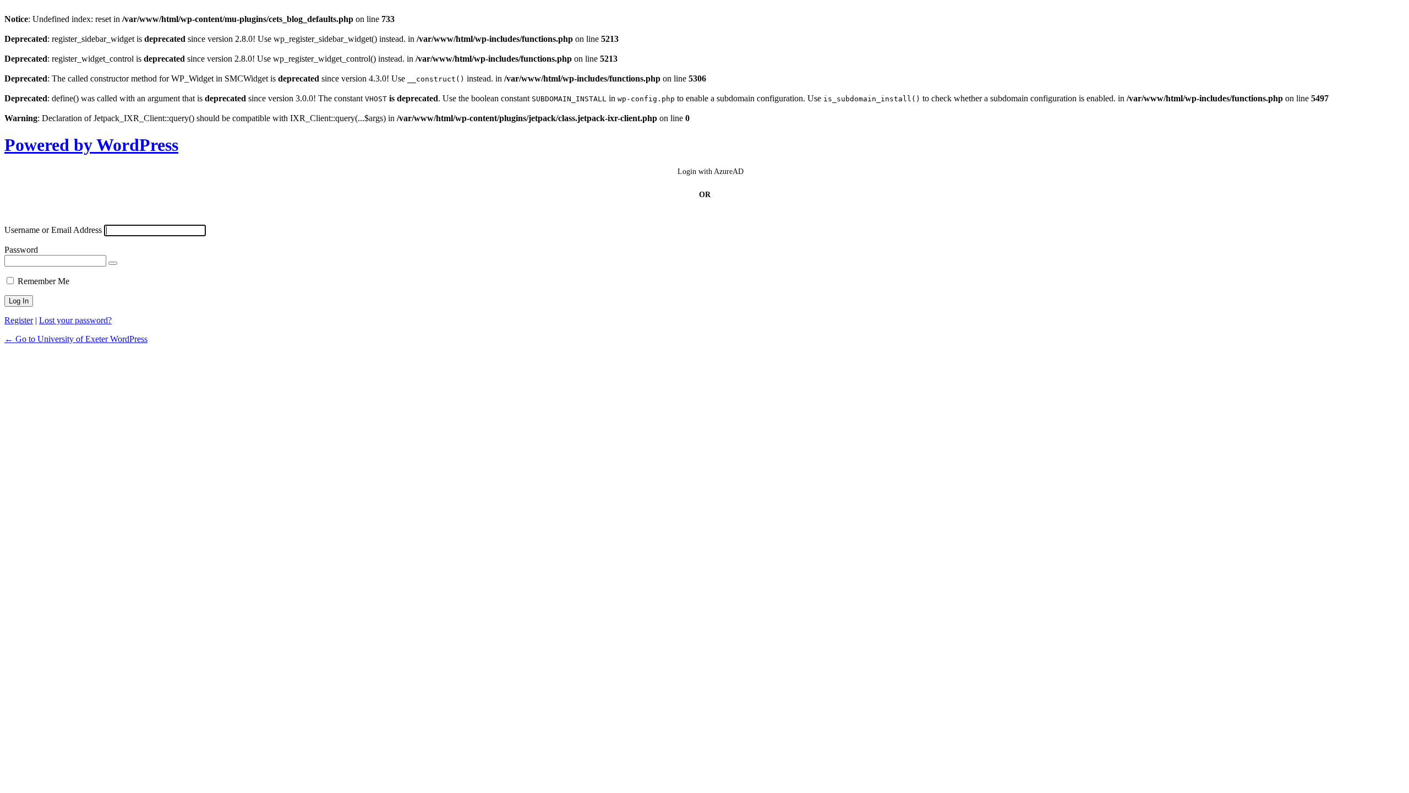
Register (18, 320)
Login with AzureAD (711, 171)
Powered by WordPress (91, 145)
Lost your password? (75, 320)
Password (21, 249)
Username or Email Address (53, 230)
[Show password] (112, 263)
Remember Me (43, 281)
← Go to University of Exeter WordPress (76, 339)
